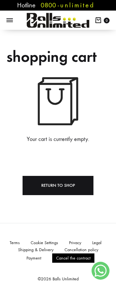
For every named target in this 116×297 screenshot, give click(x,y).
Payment (33, 258)
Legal (97, 242)
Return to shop (58, 185)
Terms (15, 242)
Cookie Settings (44, 242)
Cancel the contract (73, 258)
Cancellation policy (81, 249)
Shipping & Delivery (35, 249)
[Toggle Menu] (9, 20)
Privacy (75, 242)
